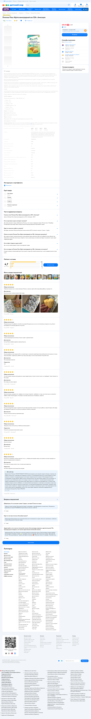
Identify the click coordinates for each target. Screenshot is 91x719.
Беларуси (18, 662)
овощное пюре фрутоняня (37, 616)
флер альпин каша (35, 557)
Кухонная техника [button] (8, 564)
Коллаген (47, 599)
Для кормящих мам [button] (8, 560)
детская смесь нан (35, 586)
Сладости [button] (6, 572)
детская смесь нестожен (23, 575)
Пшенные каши (21, 629)
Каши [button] (5, 562)
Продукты (34, 607)
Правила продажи (27, 642)
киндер (20, 585)
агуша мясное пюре (49, 565)
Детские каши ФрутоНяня (37, 564)
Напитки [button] (6, 567)
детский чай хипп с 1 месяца (24, 607)
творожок (34, 602)
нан (19, 577)
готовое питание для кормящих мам (24, 622)
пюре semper (34, 624)
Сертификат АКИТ (27, 649)
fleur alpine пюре (35, 625)
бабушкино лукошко (50, 556)
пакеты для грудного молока (37, 574)
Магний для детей (49, 621)
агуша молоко (35, 582)
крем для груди (21, 564)
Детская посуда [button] (7, 558)
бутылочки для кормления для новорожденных (24, 620)
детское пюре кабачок (36, 617)
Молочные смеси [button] (8, 565)
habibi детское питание (50, 559)
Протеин (47, 591)
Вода (33, 600)
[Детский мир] (12, 5)
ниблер (20, 557)
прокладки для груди (23, 565)
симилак (20, 594)
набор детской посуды (23, 553)
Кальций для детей (49, 620)
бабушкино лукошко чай (23, 610)
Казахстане (13, 662)
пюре (47, 562)
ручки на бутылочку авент (23, 611)
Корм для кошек (75, 639)
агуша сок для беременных (24, 603)
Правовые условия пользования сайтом (18, 660)
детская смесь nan (35, 575)
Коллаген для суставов (50, 602)
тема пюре (48, 553)
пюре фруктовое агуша (36, 619)
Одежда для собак (75, 643)
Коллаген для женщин (50, 603)
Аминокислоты (49, 597)
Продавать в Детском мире (29, 639)
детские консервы (35, 608)
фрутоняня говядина (50, 567)
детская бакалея (22, 570)
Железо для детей (49, 625)
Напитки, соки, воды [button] (8, 557)
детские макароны (22, 568)
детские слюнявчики (23, 551)
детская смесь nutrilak (36, 591)
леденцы (47, 588)
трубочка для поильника (23, 554)
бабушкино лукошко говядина (51, 564)
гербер (47, 554)
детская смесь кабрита (36, 589)
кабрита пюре (48, 551)
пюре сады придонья (36, 622)
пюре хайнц (34, 627)
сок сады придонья (22, 602)
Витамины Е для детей (50, 628)
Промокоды (26, 643)
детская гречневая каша (36, 554)
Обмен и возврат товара (28, 640)
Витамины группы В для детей (51, 615)
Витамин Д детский (49, 607)
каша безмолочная (35, 572)
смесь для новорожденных (24, 600)
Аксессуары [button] (6, 551)
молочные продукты (36, 580)
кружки (20, 614)
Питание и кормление (12, 13)
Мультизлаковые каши (23, 626)
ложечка (20, 617)
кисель (33, 611)
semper (33, 585)
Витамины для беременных (51, 611)
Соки (33, 610)
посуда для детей (22, 616)
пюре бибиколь (49, 561)
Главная (4, 13)
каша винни (34, 561)
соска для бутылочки (23, 561)
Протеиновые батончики (50, 596)
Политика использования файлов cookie (30, 647)
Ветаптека (74, 645)
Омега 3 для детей (49, 614)
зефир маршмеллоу (49, 575)
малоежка (34, 599)
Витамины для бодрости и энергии (51, 609)
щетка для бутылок (22, 562)
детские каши (34, 565)
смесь (20, 599)
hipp (33, 588)
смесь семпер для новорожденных (22, 574)
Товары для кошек (75, 638)
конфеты (47, 580)
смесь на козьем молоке (36, 579)
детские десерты (49, 583)
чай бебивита (21, 608)
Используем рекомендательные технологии (10, 661)
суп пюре (34, 603)
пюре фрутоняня (49, 557)
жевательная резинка (50, 586)
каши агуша (34, 562)
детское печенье (49, 572)
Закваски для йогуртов (36, 614)
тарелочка (20, 613)
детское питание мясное (37, 621)
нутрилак (20, 582)
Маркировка (8, 185)
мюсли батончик (49, 582)
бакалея (20, 571)
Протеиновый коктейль (50, 593)
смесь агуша (21, 596)
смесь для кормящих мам (23, 624)
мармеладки (48, 577)
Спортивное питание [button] (8, 574)
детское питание (35, 593)
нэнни (33, 577)
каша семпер (34, 556)
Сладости (21, 13)
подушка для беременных (23, 556)
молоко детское (35, 583)
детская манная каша (36, 553)
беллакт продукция (22, 579)
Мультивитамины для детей (51, 629)
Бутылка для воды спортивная (51, 589)
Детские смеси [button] (7, 555)
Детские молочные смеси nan (24, 589)
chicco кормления (35, 594)
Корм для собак (75, 642)
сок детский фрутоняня (23, 605)
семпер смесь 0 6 (22, 586)
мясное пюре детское (50, 568)
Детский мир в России (6, 662)
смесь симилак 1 (22, 583)
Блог (57, 646)
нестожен (20, 588)
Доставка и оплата (27, 638)
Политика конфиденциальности (30, 645)
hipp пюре (34, 628)
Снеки (33, 605)
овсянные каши (35, 551)
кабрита (20, 580)
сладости (47, 585)
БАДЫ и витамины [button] (8, 576)
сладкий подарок (49, 574)
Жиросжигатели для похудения (52, 594)
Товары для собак (75, 640)
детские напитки (35, 596)
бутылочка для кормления (23, 567)
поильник (20, 559)
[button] (85, 9)
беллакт (20, 593)
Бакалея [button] (5, 553)
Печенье (27, 13)
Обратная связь (27, 650)
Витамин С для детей (50, 626)
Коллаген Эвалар (49, 600)
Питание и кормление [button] (9, 569)
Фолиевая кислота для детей (51, 617)
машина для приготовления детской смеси (37, 568)
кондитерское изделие (50, 579)
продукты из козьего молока (37, 569)
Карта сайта (26, 652)
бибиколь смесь (22, 597)
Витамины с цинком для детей (51, 623)
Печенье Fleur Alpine (35, 13)
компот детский (35, 613)
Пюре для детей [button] (7, 571)
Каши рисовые (21, 627)
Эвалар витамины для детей (51, 612)
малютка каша (35, 559)
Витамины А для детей (50, 618)
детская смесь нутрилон (23, 591)
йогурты (33, 597)
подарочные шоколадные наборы (51, 571)
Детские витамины (49, 605)
